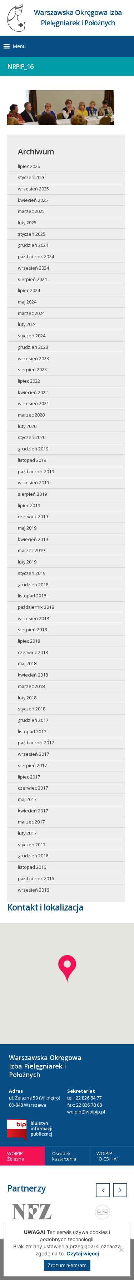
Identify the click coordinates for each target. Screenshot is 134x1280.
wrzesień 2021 (33, 403)
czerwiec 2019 (33, 516)
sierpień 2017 (32, 765)
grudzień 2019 (33, 448)
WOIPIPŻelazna (15, 1156)
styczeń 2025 (31, 234)
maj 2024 (27, 302)
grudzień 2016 (33, 855)
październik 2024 (36, 256)
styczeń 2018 (31, 708)
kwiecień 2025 (33, 200)
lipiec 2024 (29, 290)
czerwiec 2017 (33, 788)
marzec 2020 (31, 415)
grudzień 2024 (33, 245)
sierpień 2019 (32, 494)
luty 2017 (27, 833)
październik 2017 (36, 742)
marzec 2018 (31, 686)
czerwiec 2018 (33, 652)
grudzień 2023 (33, 347)
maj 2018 (27, 663)
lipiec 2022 (29, 381)
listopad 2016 (32, 867)
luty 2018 (27, 697)
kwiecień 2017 (33, 810)
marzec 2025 (31, 211)
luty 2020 (27, 426)
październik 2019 (36, 471)
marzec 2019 (31, 550)
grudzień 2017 (33, 720)
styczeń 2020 (31, 437)
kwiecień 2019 (33, 539)
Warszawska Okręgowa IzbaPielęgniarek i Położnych (78, 17)
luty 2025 (27, 222)
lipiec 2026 (29, 166)
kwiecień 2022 (33, 392)
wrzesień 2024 (33, 268)
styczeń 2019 (31, 573)
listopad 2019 (32, 460)
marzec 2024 (31, 313)
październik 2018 (36, 607)
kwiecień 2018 (33, 675)
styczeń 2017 (31, 844)
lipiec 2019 (29, 505)
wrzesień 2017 (33, 754)
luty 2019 (27, 562)
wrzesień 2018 (33, 618)
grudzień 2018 (33, 584)
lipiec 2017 (29, 777)
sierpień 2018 (32, 629)
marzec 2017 (31, 822)
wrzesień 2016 (33, 890)
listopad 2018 (32, 595)
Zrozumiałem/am (67, 1265)
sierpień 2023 (32, 369)
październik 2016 (36, 878)
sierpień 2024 (32, 279)
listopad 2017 (32, 731)
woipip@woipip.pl (86, 1111)
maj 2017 (27, 799)
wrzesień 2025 (33, 188)
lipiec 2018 (29, 641)
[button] (19, 46)
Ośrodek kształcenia (64, 1156)
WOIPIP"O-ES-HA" (107, 1156)
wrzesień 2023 (33, 358)
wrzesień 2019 (33, 482)
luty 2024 (27, 324)
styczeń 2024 (31, 335)
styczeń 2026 (31, 177)
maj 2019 (27, 528)
